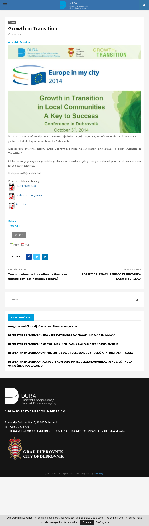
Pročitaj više (102, 522)
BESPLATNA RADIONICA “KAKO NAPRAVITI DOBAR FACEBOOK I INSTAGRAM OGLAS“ (61, 335)
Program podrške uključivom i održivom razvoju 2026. (43, 326)
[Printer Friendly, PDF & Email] (19, 244)
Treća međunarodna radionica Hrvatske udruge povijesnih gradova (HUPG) (37, 276)
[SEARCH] (137, 299)
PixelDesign (99, 473)
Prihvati (87, 522)
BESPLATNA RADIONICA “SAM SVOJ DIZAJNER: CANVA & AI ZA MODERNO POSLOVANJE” (64, 344)
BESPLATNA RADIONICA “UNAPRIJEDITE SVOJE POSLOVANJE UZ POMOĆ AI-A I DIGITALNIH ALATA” (71, 352)
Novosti (12, 22)
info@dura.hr (116, 431)
